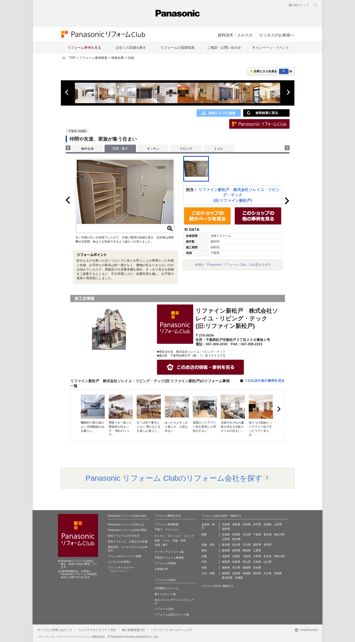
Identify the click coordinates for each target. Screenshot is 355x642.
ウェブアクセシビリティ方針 (97, 630)
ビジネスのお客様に (120, 561)
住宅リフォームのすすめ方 (124, 535)
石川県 (247, 544)
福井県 (257, 544)
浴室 (157, 540)
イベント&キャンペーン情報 (124, 556)
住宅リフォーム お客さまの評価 (128, 541)
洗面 (175, 540)
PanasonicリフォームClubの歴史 (127, 529)
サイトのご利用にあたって (54, 630)
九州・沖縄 (208, 573)
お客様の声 (161, 569)
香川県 (236, 567)
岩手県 (257, 524)
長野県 (267, 544)
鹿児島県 (227, 577)
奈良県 (267, 556)
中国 (204, 561)
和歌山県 (279, 556)
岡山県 (247, 561)
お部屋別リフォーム (166, 588)
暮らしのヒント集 (165, 594)
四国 (204, 567)
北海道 (226, 524)
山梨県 (226, 539)
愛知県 (247, 550)
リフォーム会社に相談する (217, 585)
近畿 (204, 556)
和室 (183, 540)
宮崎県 (278, 573)
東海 (204, 550)
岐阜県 (226, 550)
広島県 (257, 561)
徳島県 (226, 567)
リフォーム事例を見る (84, 47)
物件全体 (87, 148)
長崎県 (247, 573)
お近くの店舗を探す (131, 47)
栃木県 (236, 539)
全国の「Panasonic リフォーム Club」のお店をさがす (233, 264)
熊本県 (257, 573)
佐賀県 (236, 573)
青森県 (236, 524)
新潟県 (226, 544)
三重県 (257, 550)
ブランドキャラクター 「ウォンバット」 (121, 569)
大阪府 (247, 556)
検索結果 (117, 58)
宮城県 (267, 524)
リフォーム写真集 (165, 563)
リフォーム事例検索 (93, 58)
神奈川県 (279, 534)
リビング (186, 148)
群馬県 (236, 534)
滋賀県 (226, 556)
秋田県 (247, 524)
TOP (72, 58)
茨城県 (226, 534)
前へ (67, 92)
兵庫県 (257, 556)
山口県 (267, 561)
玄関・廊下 (161, 544)
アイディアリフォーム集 (169, 551)
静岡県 (236, 550)
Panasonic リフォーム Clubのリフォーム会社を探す (174, 478)
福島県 (226, 528)
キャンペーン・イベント (270, 47)
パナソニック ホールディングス (171, 630)
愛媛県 (247, 567)
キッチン (153, 148)
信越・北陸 (208, 544)
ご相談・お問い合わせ (224, 47)
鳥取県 (226, 561)
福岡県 (226, 573)
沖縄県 (239, 577)
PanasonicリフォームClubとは (126, 524)
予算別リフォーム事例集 (169, 557)
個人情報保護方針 (133, 630)
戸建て (159, 529)
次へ (288, 92)
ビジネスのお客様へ (276, 35)
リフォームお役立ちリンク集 (172, 614)
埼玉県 (247, 534)
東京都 (267, 534)
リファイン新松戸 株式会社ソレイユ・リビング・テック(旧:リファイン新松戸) (239, 195)
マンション (171, 529)
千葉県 (257, 534)
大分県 (267, 573)
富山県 (236, 544)
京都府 (236, 556)
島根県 (236, 561)
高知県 (257, 567)
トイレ (218, 148)
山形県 (278, 524)
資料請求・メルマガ (235, 35)
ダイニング (174, 535)
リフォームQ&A (164, 608)
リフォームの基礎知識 (177, 47)
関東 (204, 534)
